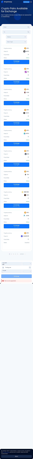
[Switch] (30, 267)
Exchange (16, 61)
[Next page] (25, 254)
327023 (22, 254)
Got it (16, 456)
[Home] (6, 2)
